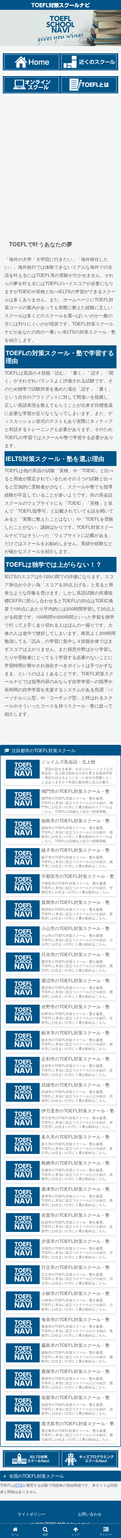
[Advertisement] (60, 163)
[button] (109, 1026)
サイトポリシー (31, 1514)
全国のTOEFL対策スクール (36, 1476)
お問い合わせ (90, 1514)
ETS (19, 1485)
